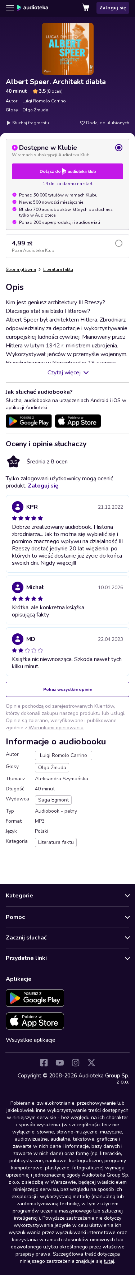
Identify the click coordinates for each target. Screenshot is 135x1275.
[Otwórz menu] (10, 8)
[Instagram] (75, 1062)
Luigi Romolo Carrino (44, 101)
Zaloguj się (112, 7)
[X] (91, 1062)
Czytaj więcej (64, 372)
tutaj (109, 1261)
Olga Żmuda (35, 110)
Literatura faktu (58, 269)
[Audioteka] (32, 8)
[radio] (67, 150)
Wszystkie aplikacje (30, 1040)
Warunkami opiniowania (56, 727)
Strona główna (21, 269)
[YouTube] (59, 1062)
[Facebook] (44, 1062)
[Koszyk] (86, 8)
